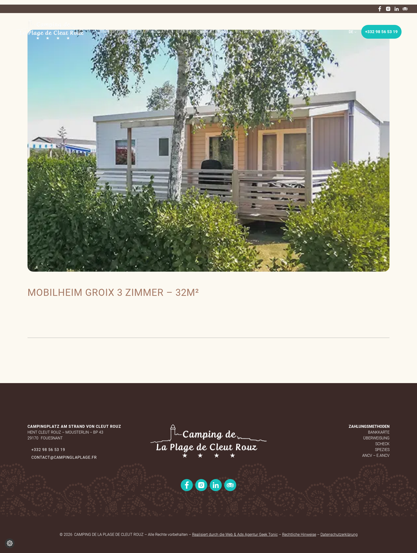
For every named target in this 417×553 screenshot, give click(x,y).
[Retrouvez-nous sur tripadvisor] (405, 9)
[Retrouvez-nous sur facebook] (379, 9)
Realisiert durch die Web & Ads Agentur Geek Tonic (235, 534)
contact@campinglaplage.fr (64, 457)
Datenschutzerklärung (339, 534)
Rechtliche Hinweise (299, 534)
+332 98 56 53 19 (48, 449)
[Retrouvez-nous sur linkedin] (396, 9)
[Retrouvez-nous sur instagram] (388, 9)
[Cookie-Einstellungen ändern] (9, 543)
